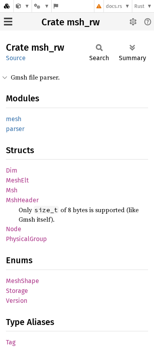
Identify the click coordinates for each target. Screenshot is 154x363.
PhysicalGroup (26, 239)
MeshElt (17, 180)
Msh (11, 190)
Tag (10, 342)
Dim (11, 170)
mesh (13, 119)
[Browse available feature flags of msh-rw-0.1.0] (56, 6)
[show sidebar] (8, 21)
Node (13, 229)
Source (16, 58)
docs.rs (114, 6)
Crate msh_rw (70, 22)
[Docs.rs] (6, 6)
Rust (139, 6)
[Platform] (41, 6)
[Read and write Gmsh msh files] (23, 6)
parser (15, 129)
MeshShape (22, 281)
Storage (17, 291)
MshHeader (22, 200)
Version (16, 300)
